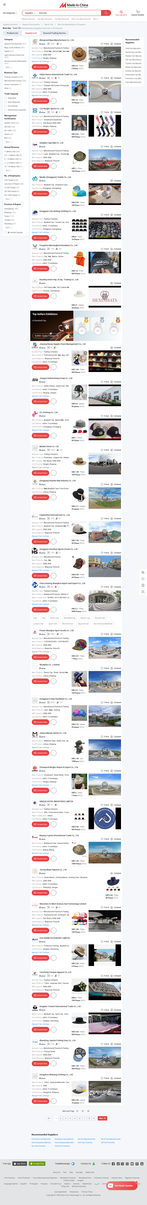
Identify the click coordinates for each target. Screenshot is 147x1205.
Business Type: (37, 48)
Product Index (69, 1180)
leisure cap (85, 617)
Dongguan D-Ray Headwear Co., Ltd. (55, 698)
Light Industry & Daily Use (14, 56)
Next (101, 1118)
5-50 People (11, 180)
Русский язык (56, 1183)
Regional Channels (132, 1178)
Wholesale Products (68, 1178)
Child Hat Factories (62, 1146)
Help (71, 1172)
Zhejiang (10, 212)
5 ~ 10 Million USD (12, 159)
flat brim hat (67, 623)
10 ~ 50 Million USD (13, 166)
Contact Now (42, 67)
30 (83, 1111)
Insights (80, 1180)
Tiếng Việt (65, 1186)
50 (88, 1111)
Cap (35, 617)
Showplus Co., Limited (49, 664)
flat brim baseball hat (103, 623)
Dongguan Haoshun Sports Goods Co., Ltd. (58, 549)
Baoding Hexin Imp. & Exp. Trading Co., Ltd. (59, 279)
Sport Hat (53, 623)
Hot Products (9, 1178)
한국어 (104, 1183)
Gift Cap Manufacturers (134, 59)
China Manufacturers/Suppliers (45, 1178)
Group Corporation (12, 84)
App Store (20, 1163)
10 (77, 1111)
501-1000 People (12, 195)
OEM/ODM (11, 98)
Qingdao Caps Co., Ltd (51, 142)
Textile (9, 51)
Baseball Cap (70, 617)
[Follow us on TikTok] (118, 1163)
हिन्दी (120, 1183)
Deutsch (76, 1183)
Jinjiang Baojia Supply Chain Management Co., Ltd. (62, 344)
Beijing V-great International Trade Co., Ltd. (59, 835)
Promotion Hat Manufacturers (42, 1139)
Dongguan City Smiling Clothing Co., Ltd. (57, 211)
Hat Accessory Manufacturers (65, 1142)
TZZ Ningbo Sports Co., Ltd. (51, 108)
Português (34, 1183)
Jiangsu (9, 220)
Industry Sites (117, 1178)
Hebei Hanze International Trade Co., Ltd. (58, 74)
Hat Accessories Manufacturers (42, 1142)
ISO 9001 (9, 126)
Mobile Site (90, 1172)
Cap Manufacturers (44, 19)
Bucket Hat (100, 617)
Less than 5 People (14, 184)
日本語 (113, 1183)
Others (8, 134)
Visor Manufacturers (133, 82)
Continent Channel (101, 1178)
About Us (56, 1172)
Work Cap (54, 617)
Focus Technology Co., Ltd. (75, 1195)
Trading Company (13, 77)
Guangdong (11, 208)
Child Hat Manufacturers (135, 48)
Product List (12, 33)
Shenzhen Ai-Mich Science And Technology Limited (62, 903)
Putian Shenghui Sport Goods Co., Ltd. (56, 630)
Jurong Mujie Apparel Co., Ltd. (53, 869)
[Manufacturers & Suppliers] (73, 5)
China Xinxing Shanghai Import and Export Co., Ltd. (62, 583)
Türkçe (137, 1183)
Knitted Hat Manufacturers (135, 71)
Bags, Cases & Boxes (14, 47)
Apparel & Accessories (15, 44)
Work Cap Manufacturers (81, 19)
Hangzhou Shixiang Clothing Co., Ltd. (56, 1074)
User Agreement (60, 1192)
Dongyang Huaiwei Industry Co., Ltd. (57, 480)
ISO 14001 (10, 130)
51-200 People (11, 187)
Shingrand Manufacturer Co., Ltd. (56, 40)
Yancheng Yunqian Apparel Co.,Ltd (55, 972)
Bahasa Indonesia (79, 1186)
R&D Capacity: (37, 55)
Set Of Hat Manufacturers (111, 1139)
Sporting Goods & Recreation (15, 62)
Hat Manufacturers (62, 19)
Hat (43, 617)
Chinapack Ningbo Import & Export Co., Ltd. (59, 767)
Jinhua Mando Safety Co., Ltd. (53, 733)
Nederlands (87, 1183)
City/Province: (37, 58)
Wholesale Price (85, 1178)
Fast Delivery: (37, 92)
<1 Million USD (12, 151)
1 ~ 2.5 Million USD (13, 163)
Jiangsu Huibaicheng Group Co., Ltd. (56, 378)
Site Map (79, 1172)
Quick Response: (38, 161)
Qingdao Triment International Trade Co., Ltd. (60, 1006)
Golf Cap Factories (85, 1142)
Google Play (37, 1163)
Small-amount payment (16, 110)
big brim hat (83, 623)
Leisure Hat (38, 623)
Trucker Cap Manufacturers (136, 63)
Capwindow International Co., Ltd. (54, 515)
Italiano (67, 1183)
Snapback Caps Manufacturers (65, 1139)
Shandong (10, 223)
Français (44, 1183)
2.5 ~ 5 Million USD (13, 155)
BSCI (7, 138)
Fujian (9, 216)
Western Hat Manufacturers (136, 56)
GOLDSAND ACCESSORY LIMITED (54, 938)
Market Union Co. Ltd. (49, 446)
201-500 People (11, 191)
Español (23, 1183)
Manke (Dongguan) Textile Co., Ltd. (55, 177)
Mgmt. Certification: (39, 597)
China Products (24, 1178)
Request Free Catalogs (41, 61)
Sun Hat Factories (39, 1146)
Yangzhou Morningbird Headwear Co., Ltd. (58, 245)
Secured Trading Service (54, 33)
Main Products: (37, 51)
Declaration (74, 1192)
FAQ (64, 1172)
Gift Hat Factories (108, 1142)
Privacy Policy (87, 1192)
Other (7, 88)
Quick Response (13, 102)
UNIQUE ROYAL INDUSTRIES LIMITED (56, 801)
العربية (96, 1183)
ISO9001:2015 (11, 123)
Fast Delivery (12, 106)
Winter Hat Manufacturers (135, 67)
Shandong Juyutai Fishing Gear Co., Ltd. (57, 1040)
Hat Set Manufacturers (86, 1139)
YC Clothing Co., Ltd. (48, 412)
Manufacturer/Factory (15, 80)
